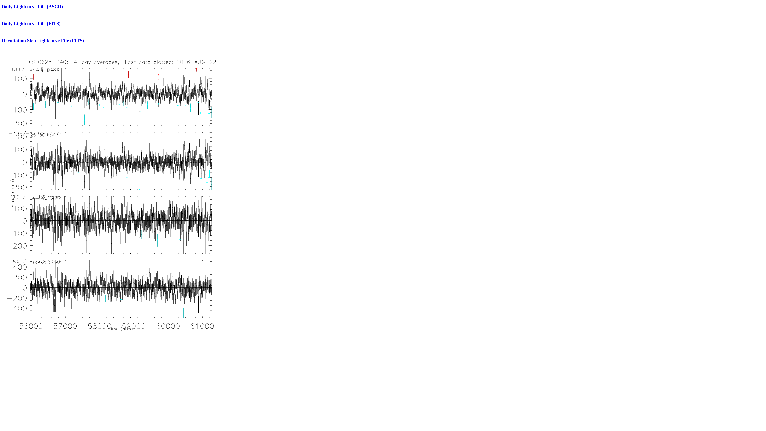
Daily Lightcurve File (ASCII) (32, 6)
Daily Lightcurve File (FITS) (31, 23)
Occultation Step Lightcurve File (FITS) (43, 40)
